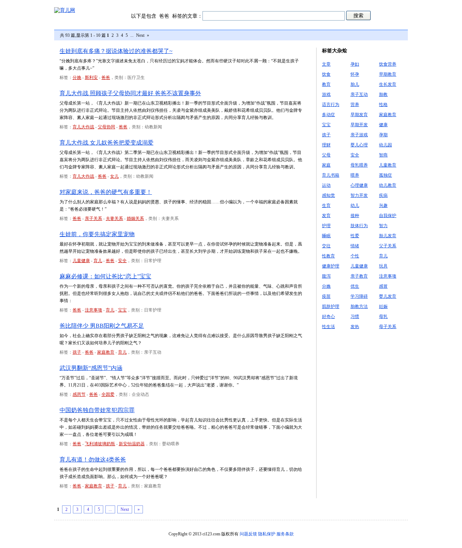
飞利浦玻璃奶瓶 (100, 443)
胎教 (383, 94)
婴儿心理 (359, 144)
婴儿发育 (387, 296)
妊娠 (383, 306)
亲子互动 (359, 94)
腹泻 (326, 276)
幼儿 (354, 205)
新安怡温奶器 (132, 443)
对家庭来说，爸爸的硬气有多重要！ (106, 192)
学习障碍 (359, 296)
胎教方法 (359, 306)
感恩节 (79, 394)
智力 (383, 225)
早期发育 (359, 114)
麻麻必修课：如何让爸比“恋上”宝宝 (105, 276)
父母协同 (106, 126)
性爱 (354, 235)
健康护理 (330, 266)
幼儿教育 (387, 185)
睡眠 (326, 235)
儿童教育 (387, 165)
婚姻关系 (135, 218)
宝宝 (122, 310)
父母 (326, 155)
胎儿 (354, 84)
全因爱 (107, 394)
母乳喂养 (359, 165)
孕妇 (354, 64)
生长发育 (387, 84)
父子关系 (387, 245)
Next (140, 35)
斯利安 (91, 77)
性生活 (328, 326)
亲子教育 (359, 276)
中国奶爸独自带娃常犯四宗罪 (97, 410)
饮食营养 (387, 64)
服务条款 (285, 533)
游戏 (326, 94)
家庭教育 (105, 352)
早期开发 (359, 124)
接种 (354, 215)
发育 (326, 215)
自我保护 (387, 215)
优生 (354, 286)
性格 (383, 104)
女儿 (114, 176)
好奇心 (328, 316)
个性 (354, 255)
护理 (326, 225)
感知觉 (328, 195)
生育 (326, 205)
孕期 (383, 134)
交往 (326, 245)
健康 (383, 124)
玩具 (383, 266)
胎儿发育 (387, 235)
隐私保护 (266, 533)
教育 (326, 84)
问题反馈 (248, 533)
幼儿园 (385, 144)
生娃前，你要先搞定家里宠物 (97, 234)
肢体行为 (359, 225)
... (132, 35)
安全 (122, 260)
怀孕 (354, 74)
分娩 (77, 77)
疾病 (383, 195)
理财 (326, 144)
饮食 (326, 74)
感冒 (383, 286)
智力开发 (359, 195)
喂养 (354, 175)
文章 (326, 64)
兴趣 (383, 205)
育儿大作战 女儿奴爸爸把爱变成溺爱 (106, 143)
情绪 (354, 245)
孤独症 (385, 175)
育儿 (97, 260)
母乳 (383, 316)
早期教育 (387, 74)
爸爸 (105, 77)
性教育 (328, 255)
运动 (326, 185)
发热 (354, 326)
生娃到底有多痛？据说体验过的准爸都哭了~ (116, 51)
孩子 (77, 352)
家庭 (326, 165)
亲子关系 (93, 218)
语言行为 (330, 104)
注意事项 (93, 310)
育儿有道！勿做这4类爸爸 (93, 459)
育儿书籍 (330, 175)
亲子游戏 (359, 134)
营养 (354, 104)
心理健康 (359, 185)
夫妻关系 (114, 218)
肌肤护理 (330, 306)
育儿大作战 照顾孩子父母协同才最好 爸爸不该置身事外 (130, 93)
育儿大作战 (83, 126)
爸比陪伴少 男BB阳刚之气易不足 (102, 326)
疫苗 (326, 296)
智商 (383, 155)
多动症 (328, 114)
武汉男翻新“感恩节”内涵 (91, 368)
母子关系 (387, 326)
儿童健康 (81, 260)
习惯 (354, 316)
